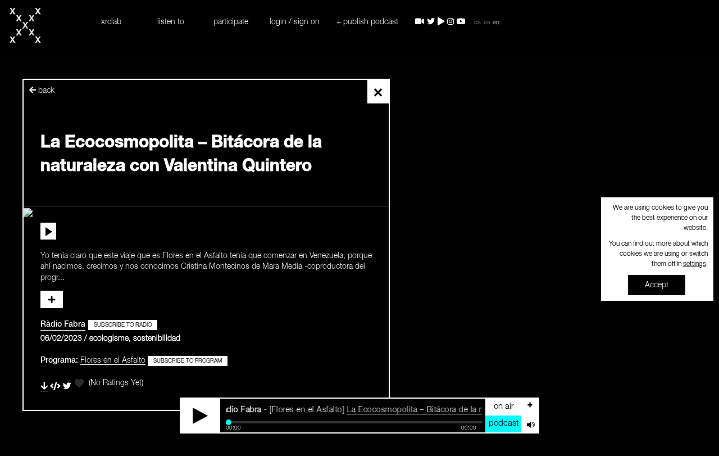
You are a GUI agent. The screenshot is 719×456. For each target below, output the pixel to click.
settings (694, 264)
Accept (656, 285)
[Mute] (529, 424)
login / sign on (295, 22)
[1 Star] (79, 383)
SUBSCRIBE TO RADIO (123, 325)
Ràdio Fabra (62, 324)
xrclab (111, 22)
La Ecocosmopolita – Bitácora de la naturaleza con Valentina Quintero (465, 410)
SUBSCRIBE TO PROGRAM (187, 361)
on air (504, 406)
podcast (503, 423)
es (487, 22)
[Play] (200, 415)
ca (477, 22)
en (496, 22)
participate (230, 22)
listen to (170, 22)
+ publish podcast (367, 22)
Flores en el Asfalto (112, 360)
